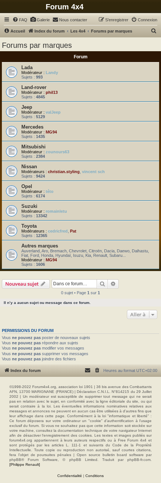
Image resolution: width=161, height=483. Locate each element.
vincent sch (93, 171)
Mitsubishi (33, 147)
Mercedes (32, 127)
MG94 (51, 132)
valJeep (53, 112)
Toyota (29, 226)
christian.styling (64, 171)
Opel (26, 186)
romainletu (56, 211)
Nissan (29, 166)
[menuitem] (19, 19)
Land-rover (33, 87)
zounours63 (57, 152)
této (50, 191)
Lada (27, 67)
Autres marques (39, 246)
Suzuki (29, 206)
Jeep (26, 107)
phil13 (52, 92)
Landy (52, 72)
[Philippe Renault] (24, 464)
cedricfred (58, 231)
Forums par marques (37, 45)
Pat (73, 231)
